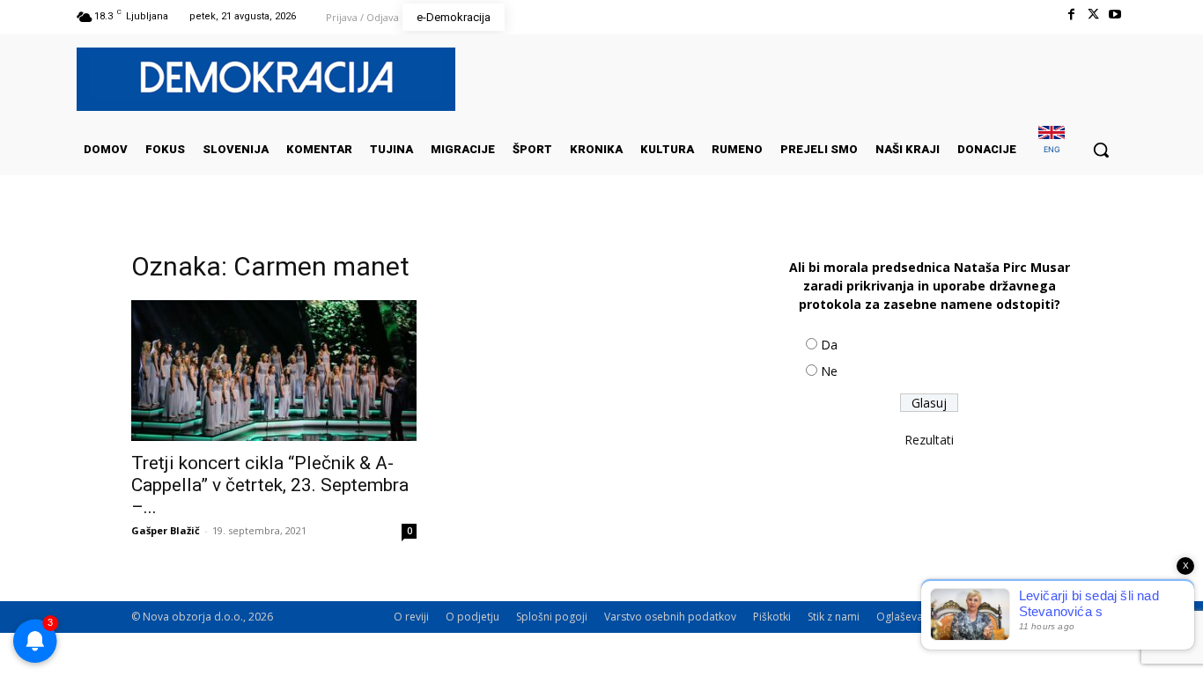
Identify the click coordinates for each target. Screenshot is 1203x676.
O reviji (411, 616)
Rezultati (929, 439)
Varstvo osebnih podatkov (670, 616)
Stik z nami (834, 616)
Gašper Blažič (165, 530)
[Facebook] (1070, 15)
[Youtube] (1115, 15)
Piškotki (772, 616)
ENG (1052, 149)
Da (829, 344)
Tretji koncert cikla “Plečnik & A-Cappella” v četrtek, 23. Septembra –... (270, 485)
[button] (1100, 149)
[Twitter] (1093, 15)
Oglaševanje (907, 616)
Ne (829, 371)
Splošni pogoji (551, 616)
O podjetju (472, 616)
